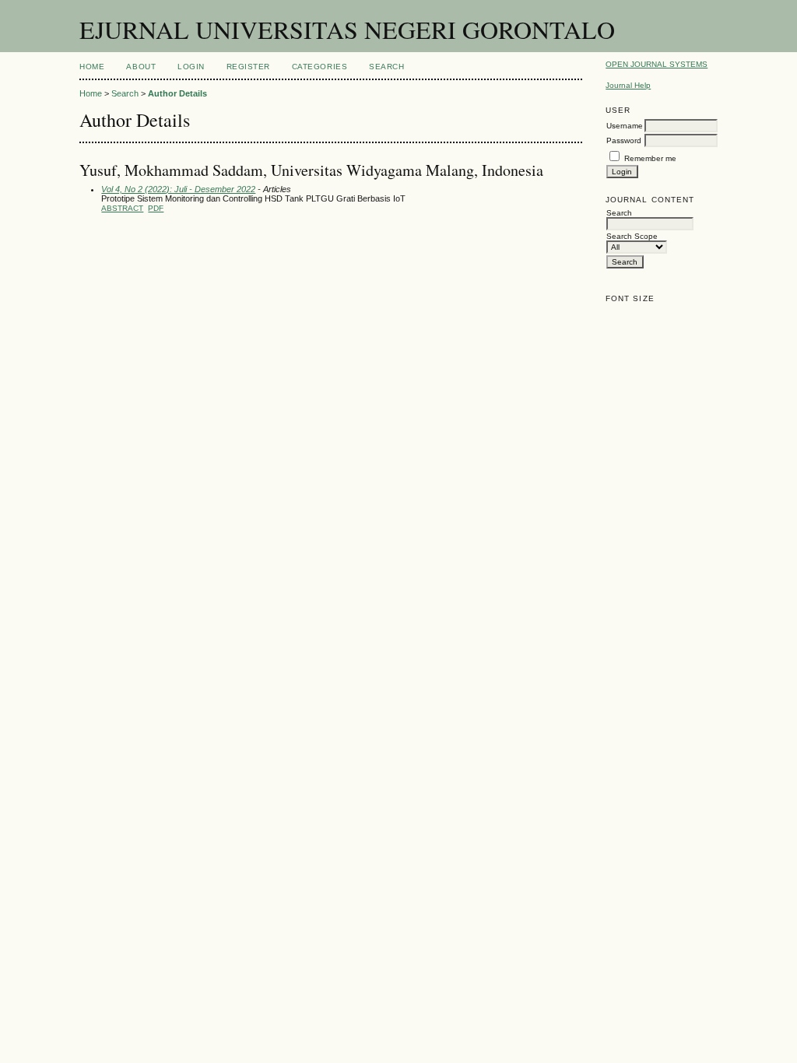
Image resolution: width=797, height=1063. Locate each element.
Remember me (650, 158)
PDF (155, 208)
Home (91, 66)
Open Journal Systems (656, 64)
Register (248, 66)
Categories (319, 66)
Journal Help (628, 85)
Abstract (122, 208)
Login (191, 66)
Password (623, 140)
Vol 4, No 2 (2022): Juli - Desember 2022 (178, 189)
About (141, 66)
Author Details (177, 93)
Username (624, 125)
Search (386, 66)
